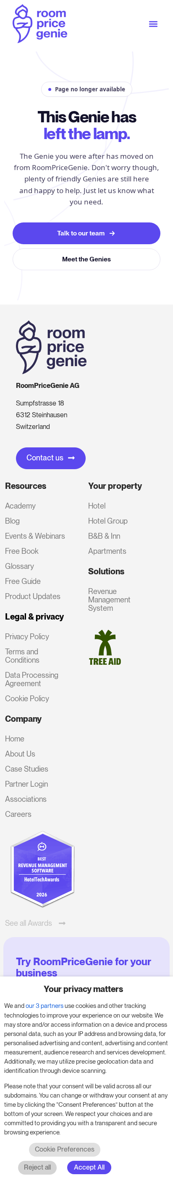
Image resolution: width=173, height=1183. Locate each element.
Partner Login (26, 784)
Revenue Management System (109, 599)
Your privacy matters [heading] (83, 989)
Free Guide (23, 581)
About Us (20, 753)
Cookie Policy (27, 698)
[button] (153, 24)
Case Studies (26, 769)
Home (14, 738)
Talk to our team (81, 233)
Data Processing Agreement (31, 679)
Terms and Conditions (22, 655)
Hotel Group (108, 521)
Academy (20, 505)
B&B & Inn (104, 536)
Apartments (107, 551)
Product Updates (32, 596)
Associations (26, 799)
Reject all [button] (37, 1167)
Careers (18, 814)
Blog (12, 521)
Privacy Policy (27, 636)
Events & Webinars (35, 536)
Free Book (22, 551)
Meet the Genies (86, 259)
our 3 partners (44, 1006)
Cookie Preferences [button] (64, 1149)
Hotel (96, 505)
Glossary (19, 566)
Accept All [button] (89, 1167)
